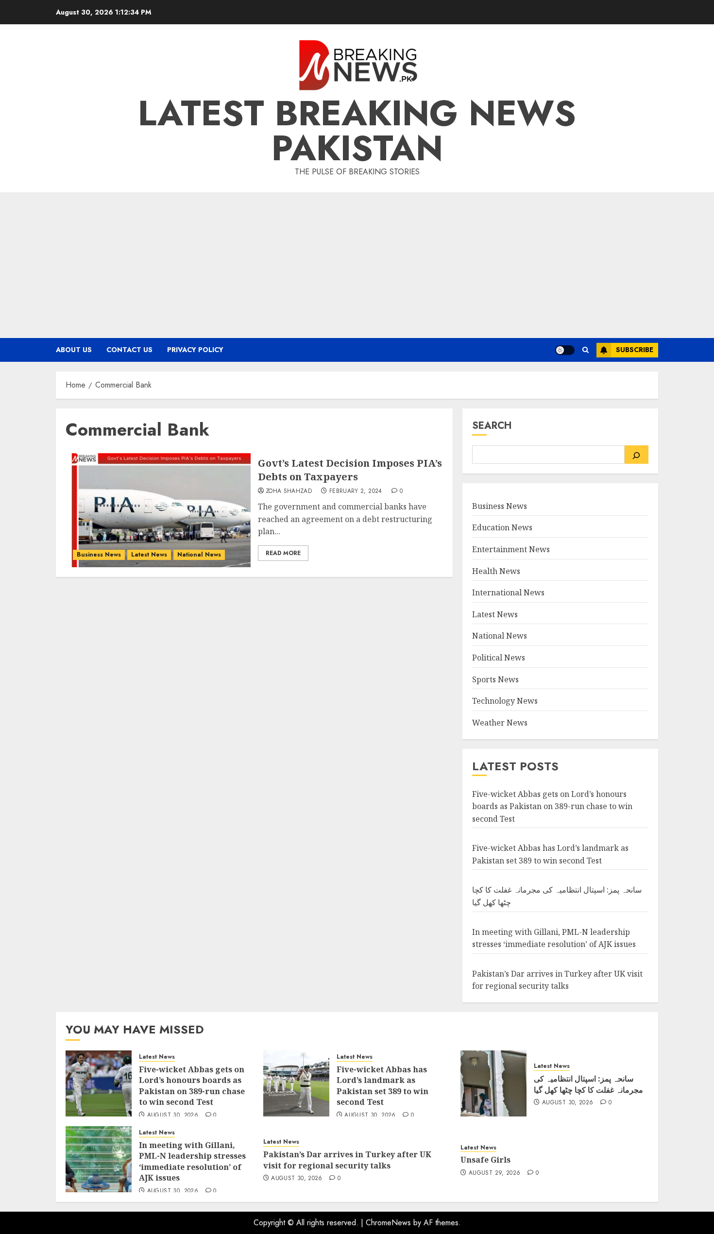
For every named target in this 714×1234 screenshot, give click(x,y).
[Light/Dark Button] (565, 350)
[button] (585, 349)
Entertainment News (511, 549)
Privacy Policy (195, 350)
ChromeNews (388, 1222)
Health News (496, 571)
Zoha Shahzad (289, 491)
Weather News (499, 722)
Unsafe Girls (485, 1159)
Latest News (149, 554)
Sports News (495, 679)
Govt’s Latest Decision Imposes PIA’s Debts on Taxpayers (350, 469)
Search (491, 426)
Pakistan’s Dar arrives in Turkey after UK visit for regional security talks (557, 980)
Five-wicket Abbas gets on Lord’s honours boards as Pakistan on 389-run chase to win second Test (552, 806)
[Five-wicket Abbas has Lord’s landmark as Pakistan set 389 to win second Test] (296, 1083)
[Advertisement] (357, 265)
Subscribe (634, 350)
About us (74, 350)
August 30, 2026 (172, 1115)
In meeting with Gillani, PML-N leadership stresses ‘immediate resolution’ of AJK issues (192, 1161)
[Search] (636, 454)
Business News (99, 554)
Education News (502, 527)
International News (508, 592)
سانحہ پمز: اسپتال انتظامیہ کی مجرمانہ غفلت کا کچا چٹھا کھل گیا (588, 1084)
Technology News (505, 700)
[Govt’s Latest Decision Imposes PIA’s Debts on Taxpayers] (158, 509)
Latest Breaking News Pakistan (357, 130)
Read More (283, 553)
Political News (498, 657)
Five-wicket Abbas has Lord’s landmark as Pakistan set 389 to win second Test (382, 1085)
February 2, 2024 (355, 491)
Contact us (129, 350)
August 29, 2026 (494, 1173)
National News (199, 554)
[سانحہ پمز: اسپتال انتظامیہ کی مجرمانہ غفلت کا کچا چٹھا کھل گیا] (493, 1083)
